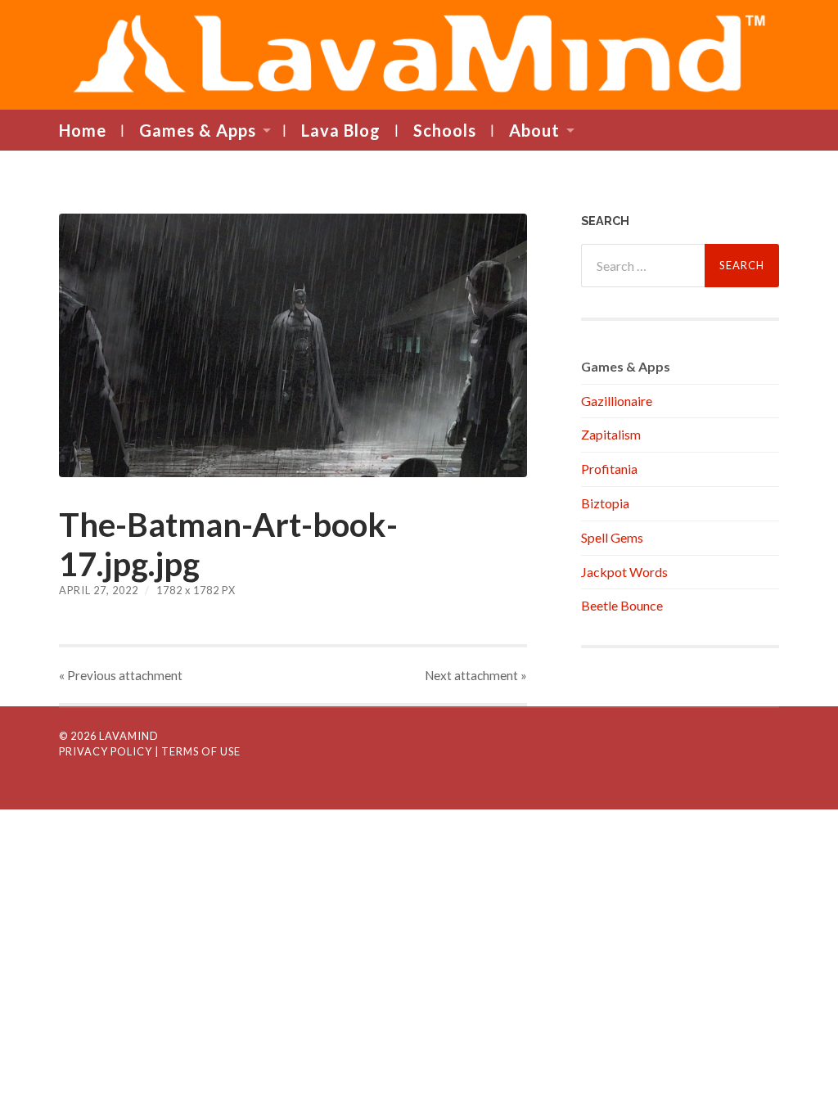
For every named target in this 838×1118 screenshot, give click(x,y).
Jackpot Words (624, 571)
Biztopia (605, 503)
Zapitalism (611, 434)
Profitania (609, 468)
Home (82, 130)
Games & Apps (197, 130)
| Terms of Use (198, 751)
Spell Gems (612, 537)
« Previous (120, 675)
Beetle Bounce (622, 605)
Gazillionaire (616, 400)
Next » (476, 675)
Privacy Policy (105, 751)
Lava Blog (341, 130)
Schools (444, 130)
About (534, 130)
